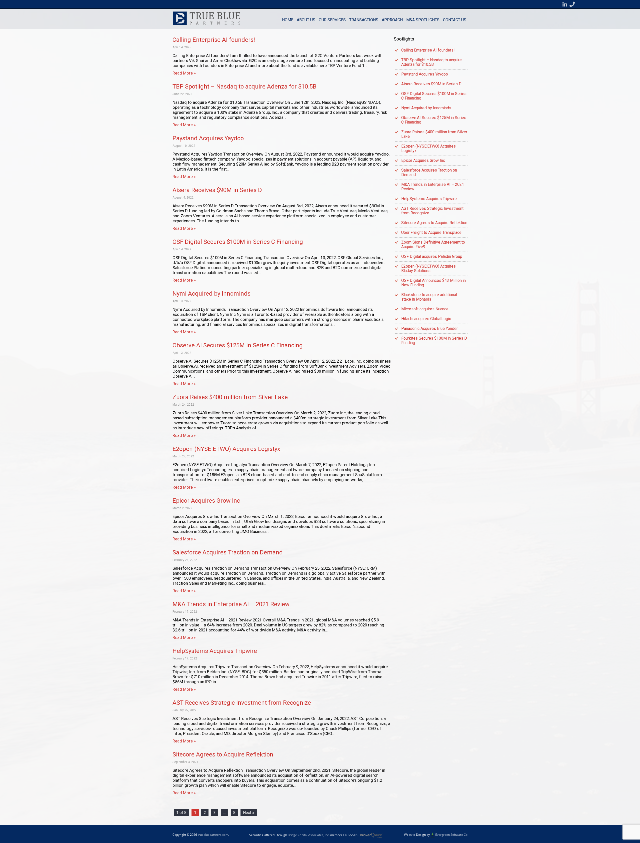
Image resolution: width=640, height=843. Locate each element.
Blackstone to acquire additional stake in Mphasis (429, 297)
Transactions (363, 20)
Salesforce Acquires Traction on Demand (227, 552)
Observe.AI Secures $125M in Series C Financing (237, 345)
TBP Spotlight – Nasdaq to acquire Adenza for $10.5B (244, 86)
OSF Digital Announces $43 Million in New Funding (433, 282)
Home (287, 20)
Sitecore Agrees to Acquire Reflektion (222, 754)
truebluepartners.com (213, 834)
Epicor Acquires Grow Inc (206, 500)
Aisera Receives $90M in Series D (217, 190)
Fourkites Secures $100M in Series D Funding (434, 340)
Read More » (184, 73)
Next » (248, 812)
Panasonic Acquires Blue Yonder (429, 328)
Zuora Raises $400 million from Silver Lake (230, 397)
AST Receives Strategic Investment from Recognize (241, 702)
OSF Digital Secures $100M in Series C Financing (237, 241)
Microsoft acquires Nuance (424, 309)
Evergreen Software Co (451, 834)
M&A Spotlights (423, 20)
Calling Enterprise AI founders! (213, 39)
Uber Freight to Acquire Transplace (431, 232)
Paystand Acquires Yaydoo (208, 138)
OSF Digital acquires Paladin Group (431, 256)
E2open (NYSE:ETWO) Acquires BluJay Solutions (428, 268)
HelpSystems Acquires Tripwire (214, 650)
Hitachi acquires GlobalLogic (426, 318)
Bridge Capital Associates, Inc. (309, 835)
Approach (392, 20)
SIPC (355, 835)
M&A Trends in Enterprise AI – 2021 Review (231, 604)
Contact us (454, 20)
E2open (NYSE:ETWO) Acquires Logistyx (226, 448)
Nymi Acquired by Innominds (211, 293)
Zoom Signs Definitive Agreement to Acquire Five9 (433, 244)
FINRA (347, 835)
